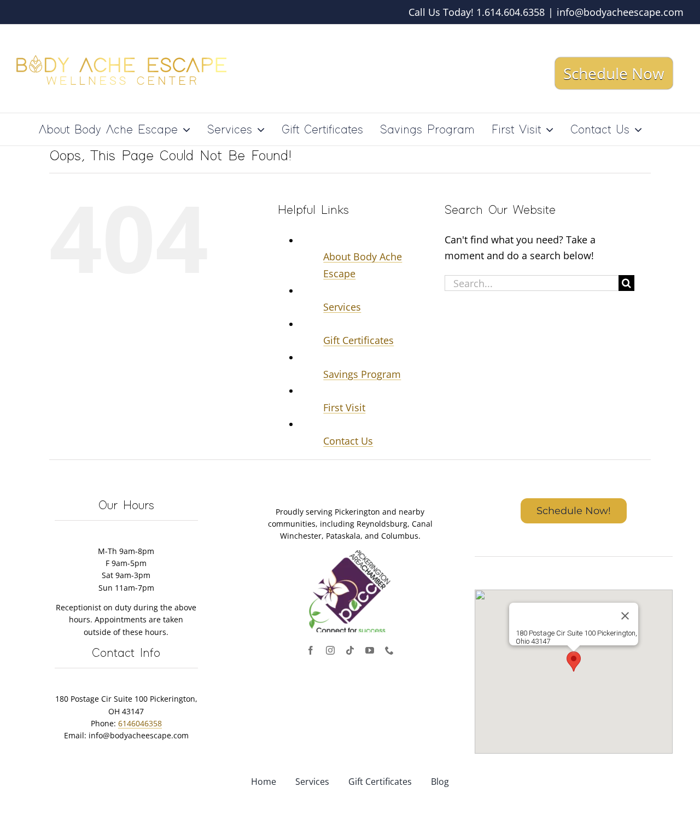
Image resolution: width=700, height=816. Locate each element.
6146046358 (140, 723)
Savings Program (362, 374)
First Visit (344, 407)
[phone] (389, 650)
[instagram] (330, 650)
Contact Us (348, 440)
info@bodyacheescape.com (620, 12)
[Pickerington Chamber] (350, 555)
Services (342, 306)
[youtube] (369, 650)
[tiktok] (350, 650)
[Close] (625, 616)
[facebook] (310, 650)
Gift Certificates (358, 340)
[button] (574, 661)
